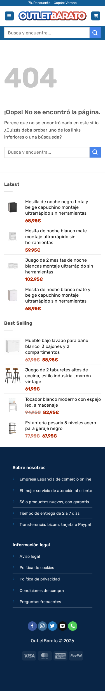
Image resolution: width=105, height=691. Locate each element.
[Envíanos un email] (62, 626)
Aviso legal (30, 556)
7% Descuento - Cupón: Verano (52, 3)
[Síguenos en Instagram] (42, 626)
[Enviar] (95, 32)
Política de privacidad (40, 579)
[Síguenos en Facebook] (32, 626)
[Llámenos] (72, 626)
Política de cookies (37, 567)
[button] (9, 16)
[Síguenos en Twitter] (52, 626)
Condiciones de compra (42, 590)
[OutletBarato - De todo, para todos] (52, 16)
